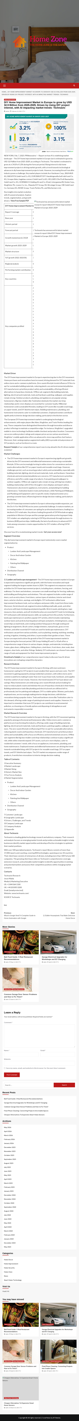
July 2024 (7, 1215)
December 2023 (10, 1243)
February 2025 (9, 1187)
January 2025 (9, 1191)
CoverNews (46, 1418)
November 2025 (10, 1151)
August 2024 (8, 1211)
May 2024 (7, 1223)
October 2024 (9, 1203)
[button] (4, 85)
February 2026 (9, 1139)
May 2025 (7, 1175)
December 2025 (10, 1147)
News (6, 1276)
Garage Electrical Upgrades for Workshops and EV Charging (25, 1103)
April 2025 (8, 1179)
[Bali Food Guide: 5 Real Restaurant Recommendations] (20, 942)
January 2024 (9, 1239)
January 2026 (9, 1143)
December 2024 (10, 1195)
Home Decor (8, 989)
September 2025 (10, 1159)
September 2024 (10, 1207)
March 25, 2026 (15, 1407)
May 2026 (7, 1127)
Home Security (9, 1268)
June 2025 (7, 1171)
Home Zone (8, 1272)
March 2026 (8, 1135)
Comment (8, 1022)
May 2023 (7, 1247)
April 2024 (8, 1227)
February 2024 (9, 1235)
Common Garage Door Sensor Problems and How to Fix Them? (26, 1107)
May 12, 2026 (14, 962)
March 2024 (8, 1231)
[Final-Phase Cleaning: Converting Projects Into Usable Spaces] (58, 1352)
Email (43, 1050)
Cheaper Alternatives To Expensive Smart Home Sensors (24, 1115)
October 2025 (9, 1155)
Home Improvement (10, 99)
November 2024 (10, 1199)
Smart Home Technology (13, 1280)
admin (7, 111)
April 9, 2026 (52, 1371)
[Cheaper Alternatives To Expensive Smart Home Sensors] (20, 1388)
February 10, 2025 (17, 111)
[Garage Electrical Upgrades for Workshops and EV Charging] (58, 942)
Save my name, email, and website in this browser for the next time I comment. (36, 1068)
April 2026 (8, 1131)
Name (7, 1050)
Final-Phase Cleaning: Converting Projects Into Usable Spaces (26, 1111)
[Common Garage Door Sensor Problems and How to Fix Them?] (20, 980)
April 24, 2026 (52, 962)
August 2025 (8, 1163)
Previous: (19, 915)
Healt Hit (5, 1291)
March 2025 (8, 1183)
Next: (59, 915)
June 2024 (7, 1219)
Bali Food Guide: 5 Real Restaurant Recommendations (23, 1099)
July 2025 (7, 1167)
